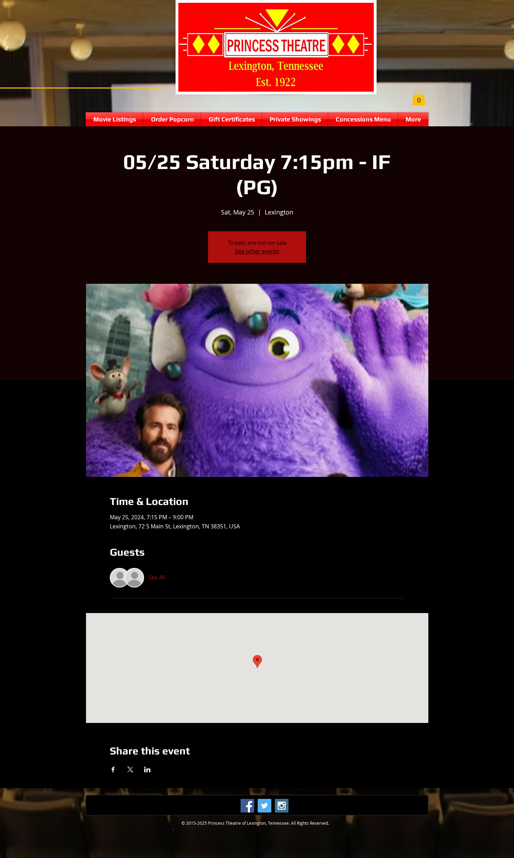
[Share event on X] (130, 769)
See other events (257, 251)
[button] (419, 97)
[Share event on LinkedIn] (147, 769)
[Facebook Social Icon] (247, 806)
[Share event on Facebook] (113, 769)
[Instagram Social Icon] (281, 806)
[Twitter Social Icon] (264, 806)
